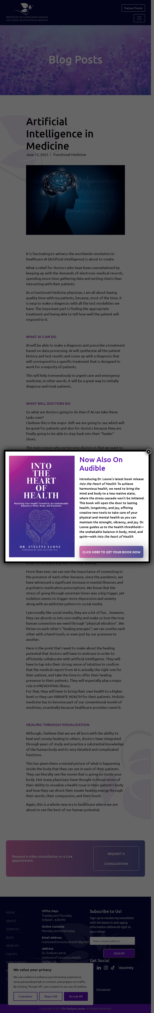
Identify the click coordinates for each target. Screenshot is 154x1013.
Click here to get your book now (111, 552)
